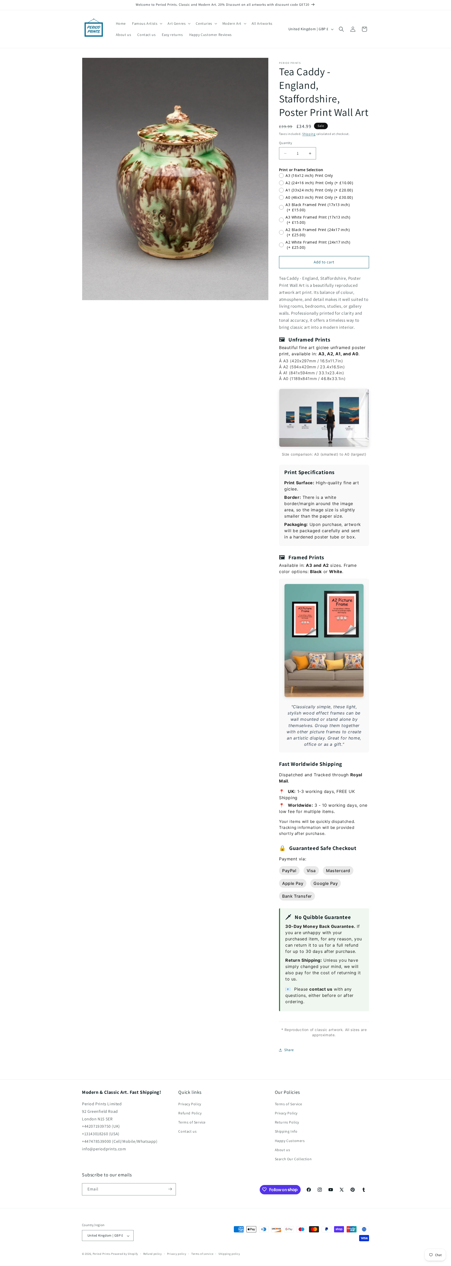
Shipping (309, 134)
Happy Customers (290, 1140)
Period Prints (102, 1254)
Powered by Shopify (124, 1254)
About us (282, 1149)
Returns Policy (287, 1122)
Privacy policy (176, 1254)
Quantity (285, 143)
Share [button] (289, 1049)
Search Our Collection (293, 1159)
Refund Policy (189, 1113)
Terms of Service (192, 1122)
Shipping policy (229, 1254)
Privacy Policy (189, 1104)
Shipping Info (286, 1131)
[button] (146, 23)
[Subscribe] (170, 1189)
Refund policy (152, 1254)
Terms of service (202, 1254)
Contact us (187, 1131)
